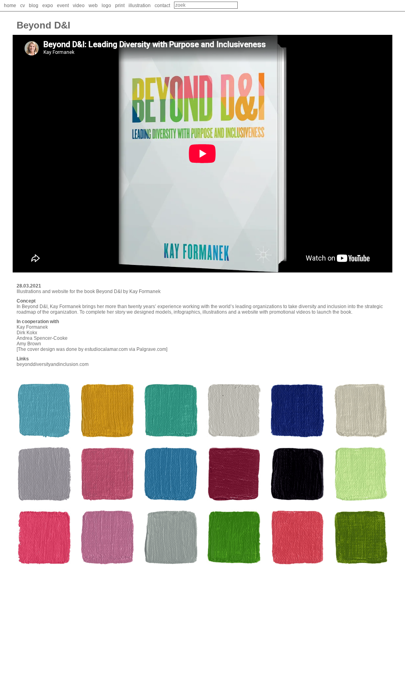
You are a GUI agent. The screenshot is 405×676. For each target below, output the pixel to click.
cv (22, 5)
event (63, 5)
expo (47, 5)
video (79, 5)
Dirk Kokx (27, 332)
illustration (140, 5)
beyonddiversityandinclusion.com (53, 364)
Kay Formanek (32, 327)
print (120, 5)
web (93, 5)
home (10, 5)
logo (106, 5)
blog (33, 5)
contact (162, 5)
